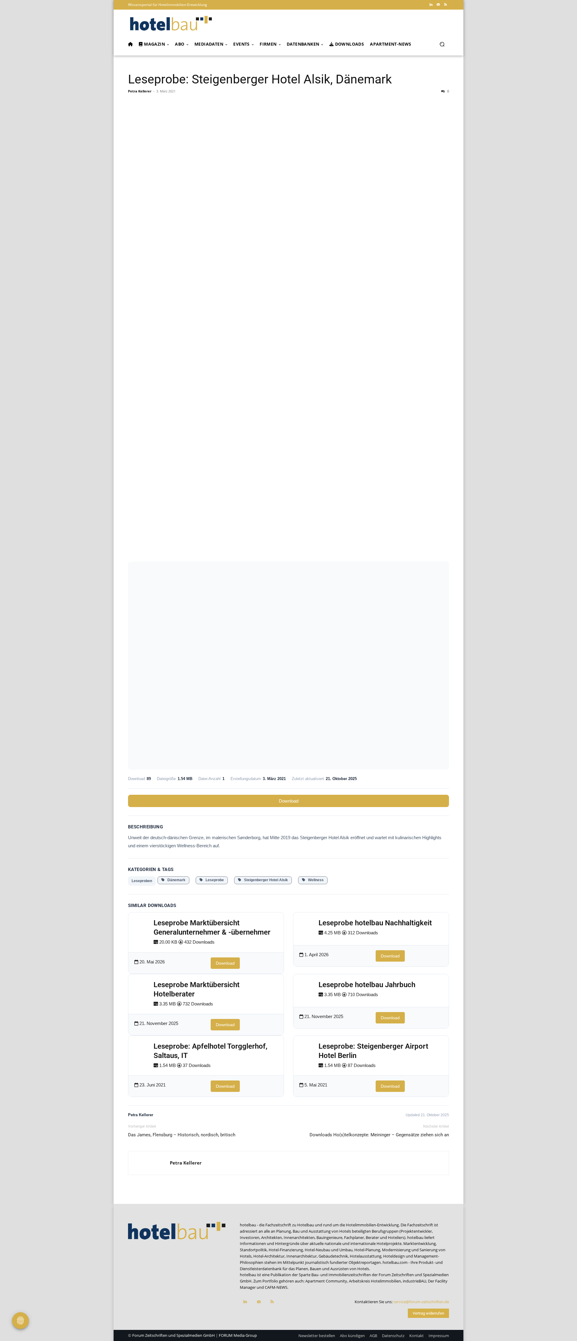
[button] (442, 44)
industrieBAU (414, 1281)
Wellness (314, 880)
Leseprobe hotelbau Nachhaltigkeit (375, 923)
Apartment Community (326, 1281)
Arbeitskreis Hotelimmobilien (375, 1281)
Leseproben (142, 881)
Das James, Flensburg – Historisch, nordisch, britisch (181, 1135)
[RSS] (445, 4)
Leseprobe (213, 880)
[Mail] (438, 4)
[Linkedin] (431, 4)
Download (288, 800)
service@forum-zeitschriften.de (421, 1301)
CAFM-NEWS (276, 1287)
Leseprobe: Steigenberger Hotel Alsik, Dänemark (260, 79)
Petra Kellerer (139, 91)
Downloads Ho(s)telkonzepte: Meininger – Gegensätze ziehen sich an (379, 1135)
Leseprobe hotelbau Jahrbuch (367, 985)
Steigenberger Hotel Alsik (264, 880)
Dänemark (175, 880)
